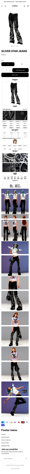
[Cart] (28, 6)
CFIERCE (12, 465)
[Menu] (2, 6)
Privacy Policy (5, 443)
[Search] (5, 6)
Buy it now (15, 75)
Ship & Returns (5, 437)
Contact (3, 434)
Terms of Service (5, 440)
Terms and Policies (15, 468)
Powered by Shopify (19, 465)
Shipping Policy (5, 445)
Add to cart (21, 70)
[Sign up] (26, 458)
